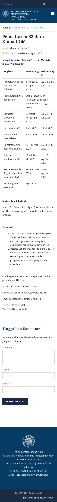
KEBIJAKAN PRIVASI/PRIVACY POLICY (39, 497)
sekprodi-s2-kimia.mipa (23, 53)
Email (5, 383)
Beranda (6, 27)
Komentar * (8, 347)
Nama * (6, 369)
